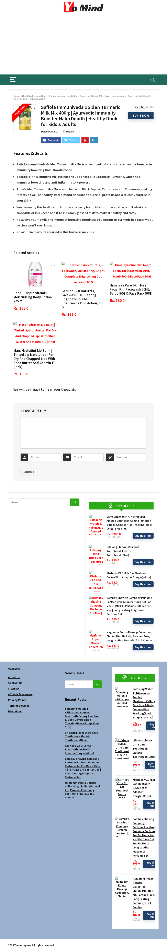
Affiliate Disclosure (20, 694)
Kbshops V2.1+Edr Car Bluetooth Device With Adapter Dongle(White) (79, 749)
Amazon (69, 131)
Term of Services (18, 705)
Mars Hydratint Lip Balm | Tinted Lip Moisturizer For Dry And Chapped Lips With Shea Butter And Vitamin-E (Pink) (34, 358)
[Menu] (13, 79)
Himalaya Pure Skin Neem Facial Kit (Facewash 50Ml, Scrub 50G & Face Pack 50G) (131, 289)
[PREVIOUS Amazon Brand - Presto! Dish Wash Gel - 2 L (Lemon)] (4, 941)
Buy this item (143, 536)
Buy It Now (141, 115)
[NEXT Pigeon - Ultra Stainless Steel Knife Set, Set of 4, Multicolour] (163, 941)
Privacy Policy (17, 700)
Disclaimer (15, 711)
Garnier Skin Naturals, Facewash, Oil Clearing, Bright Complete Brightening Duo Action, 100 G (83, 299)
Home (16, 95)
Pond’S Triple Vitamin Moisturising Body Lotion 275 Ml (32, 297)
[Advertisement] (83, 43)
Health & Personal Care (34, 95)
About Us (14, 677)
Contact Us (15, 683)
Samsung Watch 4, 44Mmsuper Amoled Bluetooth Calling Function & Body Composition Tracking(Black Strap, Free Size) (82, 718)
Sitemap (13, 688)
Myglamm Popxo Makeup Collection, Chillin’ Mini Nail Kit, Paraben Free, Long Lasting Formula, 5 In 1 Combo (129, 636)
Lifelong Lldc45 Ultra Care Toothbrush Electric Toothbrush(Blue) (123, 551)
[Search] (152, 79)
